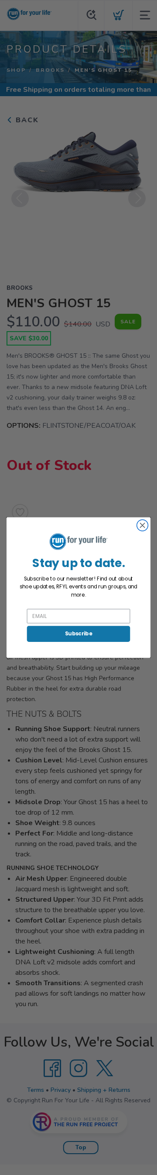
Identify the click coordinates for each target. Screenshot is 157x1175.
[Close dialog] (142, 525)
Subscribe (78, 634)
